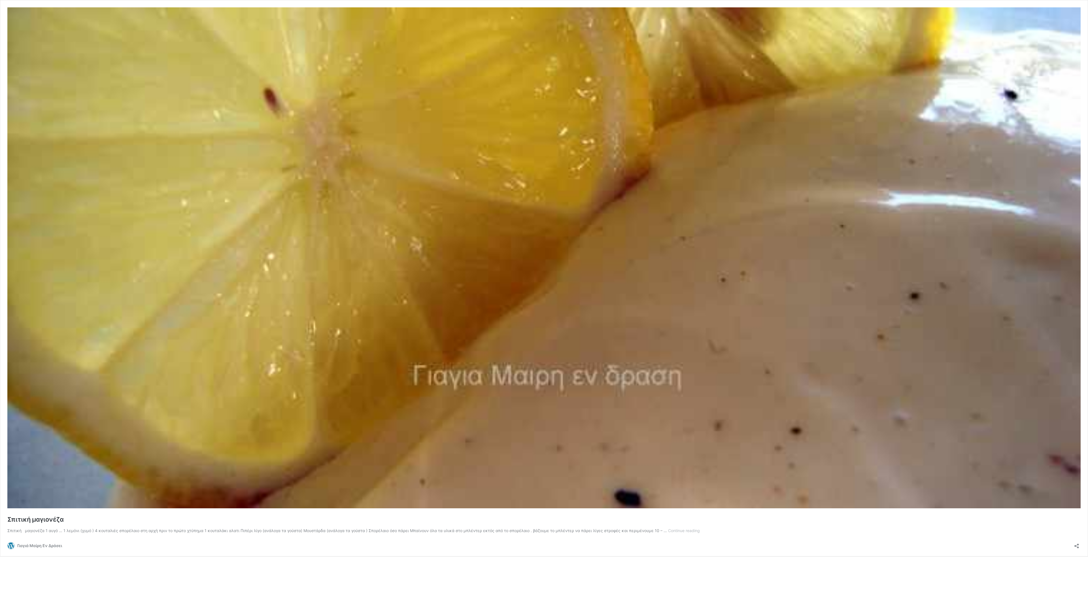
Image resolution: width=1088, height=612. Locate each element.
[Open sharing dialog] (1077, 544)
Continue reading (684, 530)
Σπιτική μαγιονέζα (35, 519)
